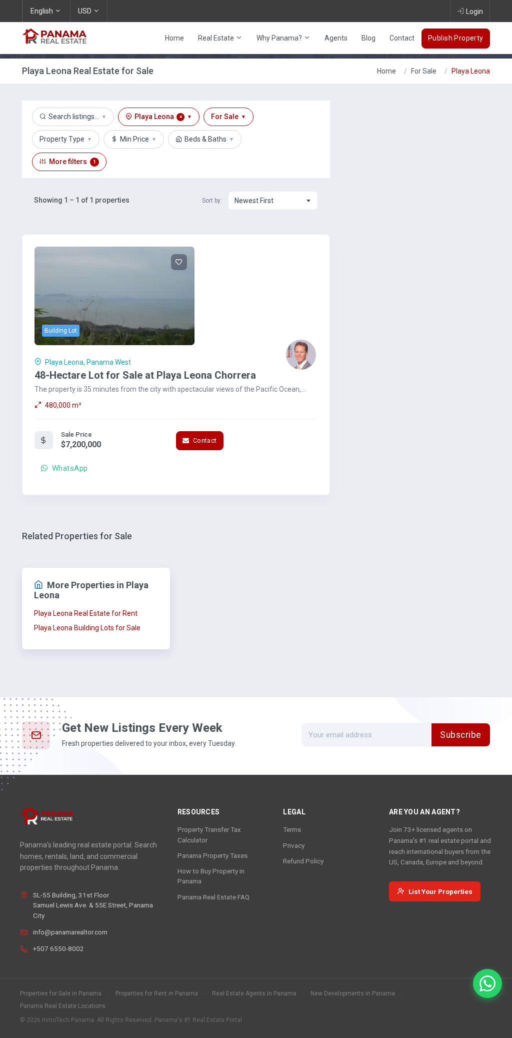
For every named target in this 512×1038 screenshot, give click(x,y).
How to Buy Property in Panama (211, 876)
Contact (402, 38)
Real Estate (217, 38)
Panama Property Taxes (213, 855)
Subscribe (461, 735)
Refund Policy (303, 861)
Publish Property (456, 38)
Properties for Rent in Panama (157, 993)
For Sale (423, 71)
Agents (336, 38)
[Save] (179, 262)
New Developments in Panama (352, 993)
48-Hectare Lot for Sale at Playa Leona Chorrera (145, 375)
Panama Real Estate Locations (63, 1005)
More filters (72, 162)
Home (174, 38)
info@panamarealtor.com (70, 932)
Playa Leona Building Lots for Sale (87, 628)
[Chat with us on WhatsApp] (487, 983)
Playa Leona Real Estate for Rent (86, 613)
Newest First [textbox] (254, 201)
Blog (369, 38)
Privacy (293, 845)
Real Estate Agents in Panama (254, 993)
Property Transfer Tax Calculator (209, 834)
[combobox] (273, 200)
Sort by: (212, 200)
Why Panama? (280, 38)
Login (474, 12)
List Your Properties (440, 891)
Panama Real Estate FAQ (214, 897)
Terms (292, 829)
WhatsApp (69, 468)
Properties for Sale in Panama (61, 993)
